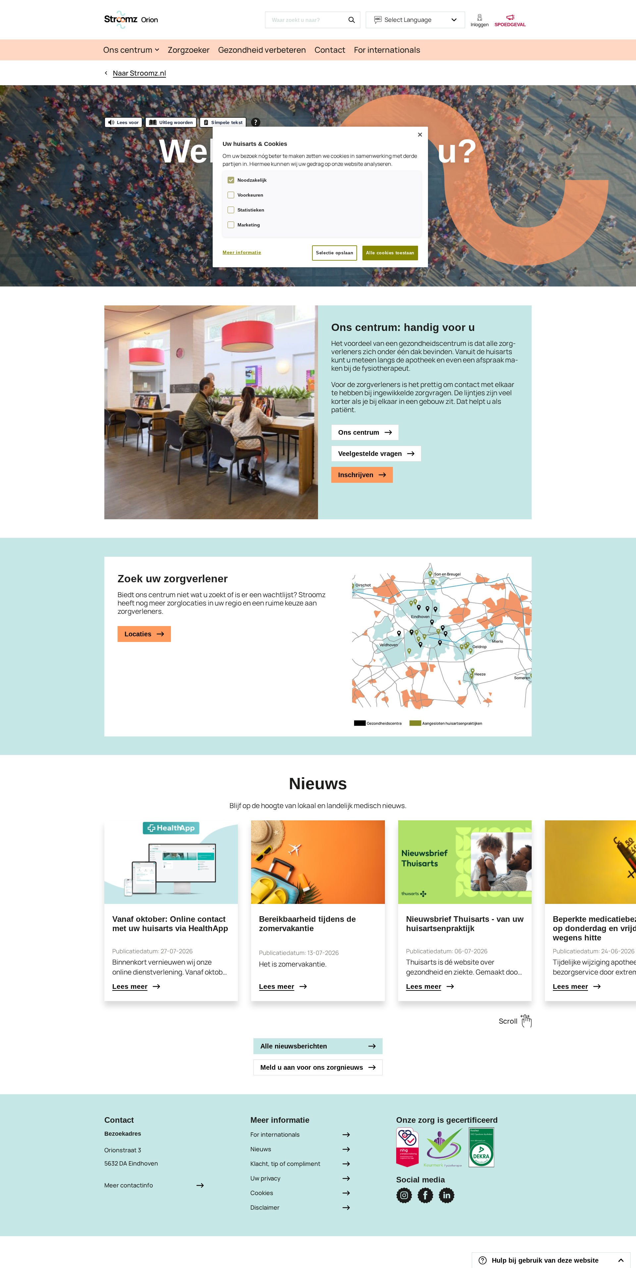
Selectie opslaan (334, 252)
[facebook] (425, 1195)
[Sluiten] (420, 134)
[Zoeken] (351, 20)
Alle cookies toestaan (390, 252)
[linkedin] (446, 1195)
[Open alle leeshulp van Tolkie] (255, 122)
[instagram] (404, 1195)
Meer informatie (242, 252)
